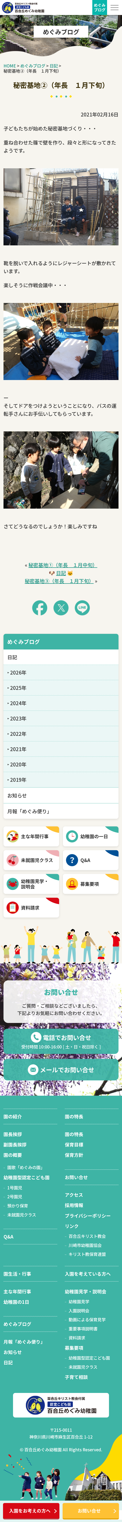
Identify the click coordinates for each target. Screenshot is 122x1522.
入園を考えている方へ (88, 1273)
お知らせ (17, 795)
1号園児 (14, 1187)
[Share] (39, 608)
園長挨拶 (12, 1134)
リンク (72, 1226)
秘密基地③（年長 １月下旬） (59, 580)
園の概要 (12, 1155)
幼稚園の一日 (94, 836)
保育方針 (74, 1155)
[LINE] (82, 608)
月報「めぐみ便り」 (29, 811)
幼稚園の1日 (16, 1301)
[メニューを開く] (114, 7)
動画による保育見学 (87, 1319)
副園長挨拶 (15, 1144)
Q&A (85, 860)
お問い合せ (89, 1510)
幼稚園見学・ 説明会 (35, 884)
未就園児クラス (37, 860)
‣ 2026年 (17, 672)
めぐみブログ (23, 641)
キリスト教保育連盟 (87, 1254)
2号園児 (14, 1196)
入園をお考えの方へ (30, 1510)
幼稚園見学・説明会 (85, 1291)
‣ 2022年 (17, 733)
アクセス (74, 1194)
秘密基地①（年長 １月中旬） (62, 564)
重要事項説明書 (83, 1328)
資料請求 (30, 907)
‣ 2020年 (17, 764)
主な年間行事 (35, 836)
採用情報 (74, 1205)
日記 (61, 572)
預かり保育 (17, 1205)
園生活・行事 (17, 1273)
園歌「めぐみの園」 (26, 1167)
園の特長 (74, 1116)
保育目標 (74, 1144)
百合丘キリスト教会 (87, 1236)
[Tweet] (61, 608)
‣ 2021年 (17, 749)
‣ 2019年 (17, 779)
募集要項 (89, 883)
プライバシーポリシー (88, 1215)
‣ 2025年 (17, 687)
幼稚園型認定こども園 (26, 1177)
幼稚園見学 (79, 1301)
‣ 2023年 (17, 718)
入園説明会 (79, 1310)
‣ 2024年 (17, 703)
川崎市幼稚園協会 (85, 1245)
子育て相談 (76, 1377)
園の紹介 (12, 1116)
